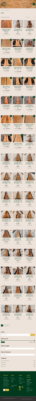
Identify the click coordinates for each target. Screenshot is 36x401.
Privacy (12, 385)
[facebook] (20, 387)
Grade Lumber (3, 362)
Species (12, 377)
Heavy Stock (13, 379)
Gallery (12, 380)
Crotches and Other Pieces (5, 360)
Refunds (15, 385)
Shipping (12, 386)
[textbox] (17, 348)
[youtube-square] (20, 389)
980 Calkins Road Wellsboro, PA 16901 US (29, 384)
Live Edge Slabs (3, 364)
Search (32, 334)
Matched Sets (3, 366)
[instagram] (23, 387)
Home (2, 10)
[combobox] (18, 348)
